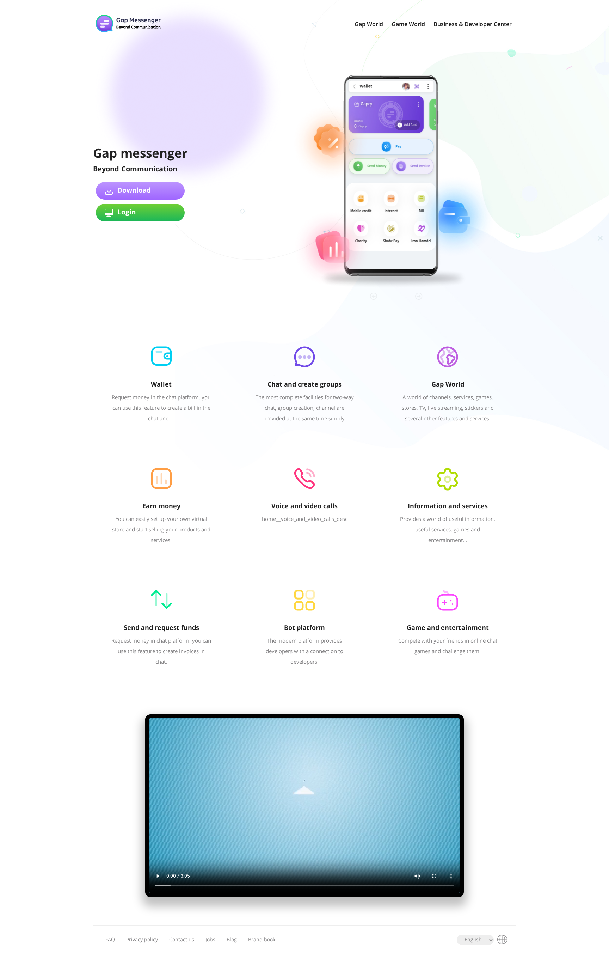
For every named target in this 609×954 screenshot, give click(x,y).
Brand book (261, 940)
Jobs (210, 940)
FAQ (110, 940)
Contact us (181, 940)
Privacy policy (142, 940)
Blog (232, 940)
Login (126, 212)
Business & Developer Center (472, 24)
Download (134, 191)
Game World (408, 24)
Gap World (369, 24)
